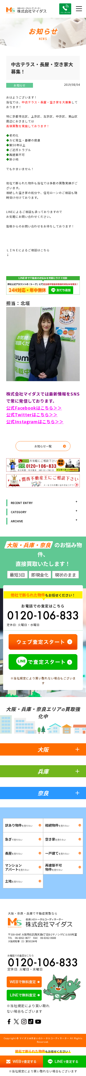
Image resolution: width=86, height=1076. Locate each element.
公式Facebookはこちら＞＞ (34, 408)
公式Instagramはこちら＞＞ (35, 421)
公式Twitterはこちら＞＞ (32, 415)
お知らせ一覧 (43, 446)
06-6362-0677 (23, 938)
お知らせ (20, 85)
